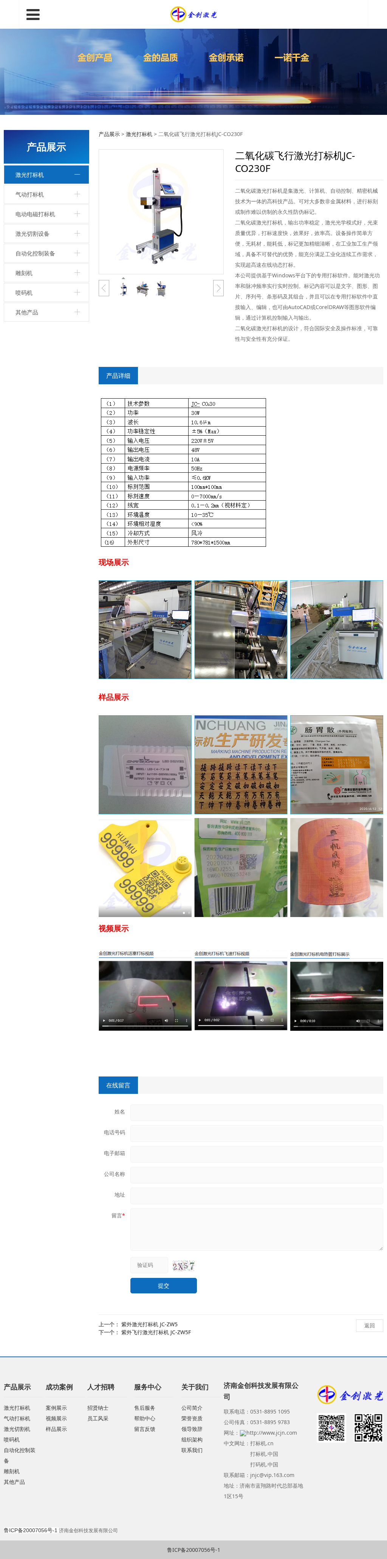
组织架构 (192, 1439)
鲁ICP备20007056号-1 (193, 1549)
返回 (369, 1325)
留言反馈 (144, 1428)
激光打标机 (29, 174)
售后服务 (144, 1407)
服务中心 (147, 1386)
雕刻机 (24, 273)
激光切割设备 (32, 233)
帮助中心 (144, 1418)
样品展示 (56, 1428)
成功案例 (59, 1386)
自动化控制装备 (35, 253)
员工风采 (97, 1418)
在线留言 (118, 1085)
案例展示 (56, 1407)
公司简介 (192, 1407)
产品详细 (118, 375)
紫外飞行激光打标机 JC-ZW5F (156, 1332)
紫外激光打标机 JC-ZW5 (149, 1324)
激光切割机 (17, 1428)
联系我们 (192, 1450)
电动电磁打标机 (35, 214)
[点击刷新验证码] (184, 1266)
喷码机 (24, 292)
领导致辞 (192, 1428)
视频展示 (56, 1418)
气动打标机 (29, 194)
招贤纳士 (97, 1407)
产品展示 (109, 134)
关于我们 (195, 1386)
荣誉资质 (192, 1418)
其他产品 (26, 312)
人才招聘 (101, 1386)
